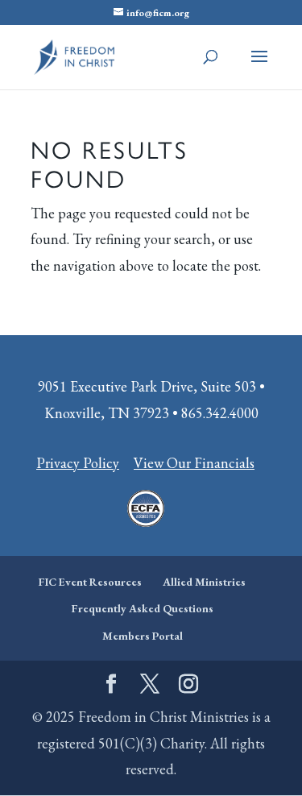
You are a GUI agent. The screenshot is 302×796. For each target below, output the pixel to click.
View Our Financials (194, 463)
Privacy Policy (77, 463)
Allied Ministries (204, 581)
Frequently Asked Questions (142, 608)
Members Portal (142, 635)
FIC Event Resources (90, 581)
